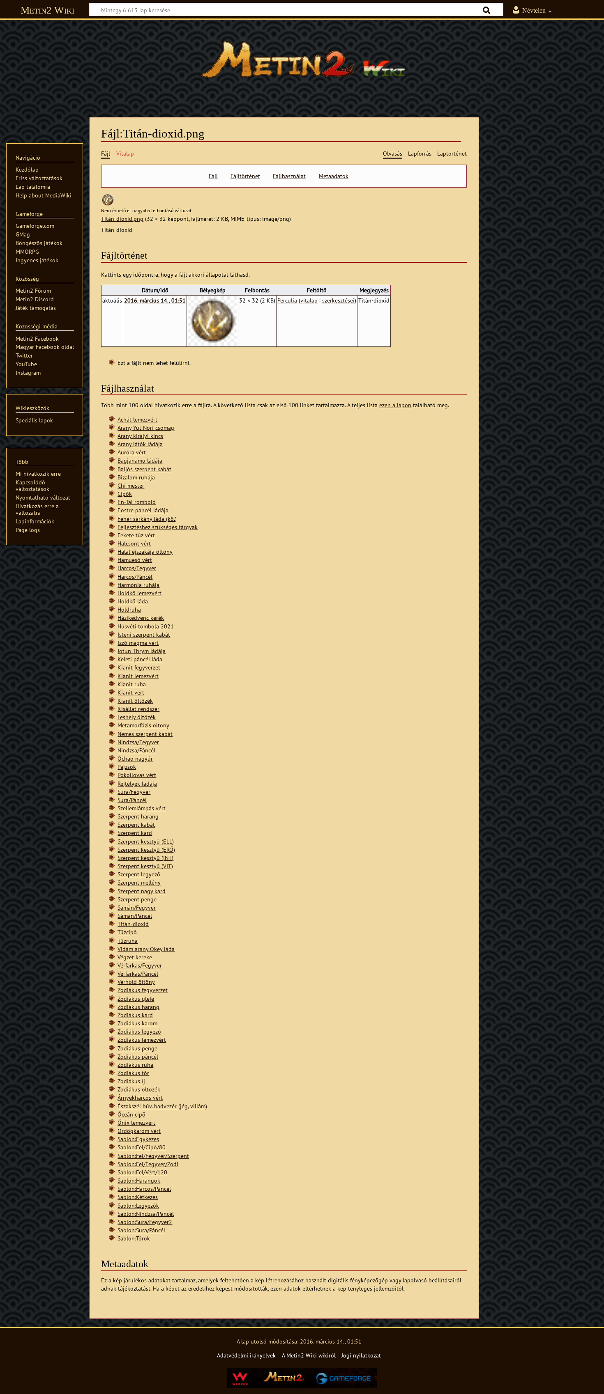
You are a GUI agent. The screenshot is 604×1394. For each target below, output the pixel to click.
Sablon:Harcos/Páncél (144, 1188)
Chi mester (131, 485)
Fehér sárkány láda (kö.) (147, 519)
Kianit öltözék (135, 700)
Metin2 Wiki (47, 10)
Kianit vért (131, 692)
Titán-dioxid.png (122, 218)
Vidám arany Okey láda (146, 949)
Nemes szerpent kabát (145, 734)
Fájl (213, 176)
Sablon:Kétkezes (138, 1197)
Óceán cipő (131, 1114)
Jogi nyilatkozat (361, 1355)
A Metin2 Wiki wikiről (309, 1355)
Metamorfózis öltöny (143, 725)
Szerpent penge (137, 899)
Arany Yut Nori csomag (146, 427)
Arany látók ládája (140, 444)
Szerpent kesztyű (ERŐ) (146, 849)
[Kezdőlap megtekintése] (302, 64)
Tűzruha (128, 941)
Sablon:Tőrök (134, 1238)
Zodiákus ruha (135, 1064)
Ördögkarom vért (139, 1131)
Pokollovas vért (137, 775)
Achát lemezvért (137, 419)
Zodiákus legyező (139, 1031)
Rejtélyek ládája (137, 783)
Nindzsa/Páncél (136, 750)
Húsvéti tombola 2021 (146, 626)
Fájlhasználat (289, 176)
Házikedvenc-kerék (141, 617)
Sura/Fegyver (134, 792)
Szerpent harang (138, 816)
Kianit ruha (132, 684)
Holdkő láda (133, 601)
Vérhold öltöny (136, 982)
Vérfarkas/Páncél (138, 973)
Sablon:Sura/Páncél (141, 1230)
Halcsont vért (134, 543)
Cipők (125, 494)
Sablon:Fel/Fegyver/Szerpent (153, 1156)
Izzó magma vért (138, 643)
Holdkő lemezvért (139, 593)
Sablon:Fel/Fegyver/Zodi (148, 1164)
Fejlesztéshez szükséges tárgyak (158, 527)
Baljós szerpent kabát (144, 469)
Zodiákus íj (131, 1081)
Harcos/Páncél (135, 576)
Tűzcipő (127, 932)
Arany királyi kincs (140, 436)
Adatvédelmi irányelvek (246, 1355)
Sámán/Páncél (135, 915)
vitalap (309, 300)
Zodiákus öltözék (139, 1089)
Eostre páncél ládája (143, 510)
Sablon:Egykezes (138, 1139)
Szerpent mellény (139, 882)
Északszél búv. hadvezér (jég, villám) (162, 1106)
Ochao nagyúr (135, 758)
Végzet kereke (135, 957)
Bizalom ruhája (136, 477)
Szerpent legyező (139, 874)
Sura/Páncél (132, 800)
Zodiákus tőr (133, 1073)
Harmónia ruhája (138, 585)
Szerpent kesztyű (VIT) (145, 866)
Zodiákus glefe (136, 998)
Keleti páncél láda (140, 659)
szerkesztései (338, 300)
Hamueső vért (135, 560)
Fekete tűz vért (136, 535)
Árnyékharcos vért (140, 1097)
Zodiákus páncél (138, 1056)
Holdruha (129, 609)
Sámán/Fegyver (137, 907)
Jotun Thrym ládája (142, 651)
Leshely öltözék (137, 717)
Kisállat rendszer (138, 709)
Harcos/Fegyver (137, 568)
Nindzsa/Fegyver (138, 742)
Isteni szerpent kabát (144, 634)
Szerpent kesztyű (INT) (145, 858)
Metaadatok (333, 176)
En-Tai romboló (137, 502)
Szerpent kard (135, 833)
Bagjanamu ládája (140, 460)
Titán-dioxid (133, 924)
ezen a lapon (395, 405)
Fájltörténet (245, 176)
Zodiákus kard (135, 1015)
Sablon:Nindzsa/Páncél (146, 1213)
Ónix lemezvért (136, 1122)
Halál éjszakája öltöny (145, 551)
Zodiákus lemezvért (142, 1039)
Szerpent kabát (136, 824)
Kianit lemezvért (138, 676)
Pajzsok (127, 766)
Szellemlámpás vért (142, 808)
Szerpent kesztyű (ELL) (146, 841)
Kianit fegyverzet (139, 667)
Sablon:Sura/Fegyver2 (145, 1222)
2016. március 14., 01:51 (155, 300)
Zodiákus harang (138, 1007)
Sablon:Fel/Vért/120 (142, 1172)
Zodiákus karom (137, 1023)
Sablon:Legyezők (138, 1205)
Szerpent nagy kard (142, 891)
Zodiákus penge (137, 1048)
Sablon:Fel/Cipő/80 (142, 1147)
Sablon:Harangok (139, 1180)
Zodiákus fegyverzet (143, 990)
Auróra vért (132, 452)
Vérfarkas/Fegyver (140, 965)
